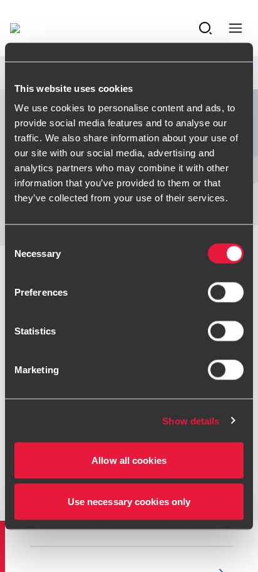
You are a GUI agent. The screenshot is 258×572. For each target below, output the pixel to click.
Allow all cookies (129, 460)
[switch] (226, 293)
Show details (190, 420)
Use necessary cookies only (129, 501)
